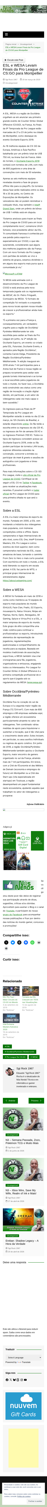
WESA (35, 1057)
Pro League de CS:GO (16, 1057)
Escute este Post (15, 60)
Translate (26, 1362)
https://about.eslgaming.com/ (17, 580)
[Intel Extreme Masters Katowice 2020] (11, 1018)
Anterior (12, 1101)
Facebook (36, 482)
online (26, 424)
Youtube (10, 910)
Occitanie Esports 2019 (27, 161)
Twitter (25, 482)
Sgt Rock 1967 (11, 80)
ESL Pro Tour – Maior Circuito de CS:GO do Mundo (10, 999)
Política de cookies (24, 1496)
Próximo (34, 1101)
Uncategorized (11, 83)
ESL (8, 1046)
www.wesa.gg (34, 682)
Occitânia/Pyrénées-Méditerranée (20, 1052)
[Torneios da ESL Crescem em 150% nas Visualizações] (30, 991)
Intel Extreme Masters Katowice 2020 (10, 1026)
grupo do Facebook (12, 914)
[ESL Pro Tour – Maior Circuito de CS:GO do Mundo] (11, 991)
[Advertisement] (23, 1448)
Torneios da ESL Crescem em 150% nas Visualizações (30, 999)
